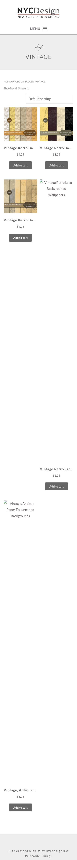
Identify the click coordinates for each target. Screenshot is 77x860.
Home (7, 81)
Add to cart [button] (20, 165)
